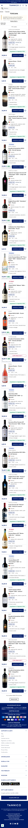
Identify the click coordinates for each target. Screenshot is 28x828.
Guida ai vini (5, 761)
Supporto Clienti (7, 730)
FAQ (2, 733)
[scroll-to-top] (26, 821)
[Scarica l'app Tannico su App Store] (5, 783)
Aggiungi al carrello (18, 55)
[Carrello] (26, 5)
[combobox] (15, 8)
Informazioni (5, 756)
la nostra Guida (9, 707)
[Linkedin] (17, 824)
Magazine (4, 766)
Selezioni (4, 775)
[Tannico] (14, 5)
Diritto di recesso (5, 745)
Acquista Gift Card (14, 797)
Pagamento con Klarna (6, 740)
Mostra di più (14, 699)
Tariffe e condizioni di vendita (8, 743)
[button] (23, 5)
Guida (2, 736)
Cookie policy (4, 752)
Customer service (5, 738)
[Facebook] (10, 824)
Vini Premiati (5, 770)
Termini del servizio (5, 747)
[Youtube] (15, 824)
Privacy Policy (4, 749)
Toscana (7, 11)
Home (1, 11)
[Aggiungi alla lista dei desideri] (25, 55)
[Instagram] (13, 824)
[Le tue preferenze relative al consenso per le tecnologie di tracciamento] (2, 825)
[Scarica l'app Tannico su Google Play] (15, 783)
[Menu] (1, 5)
